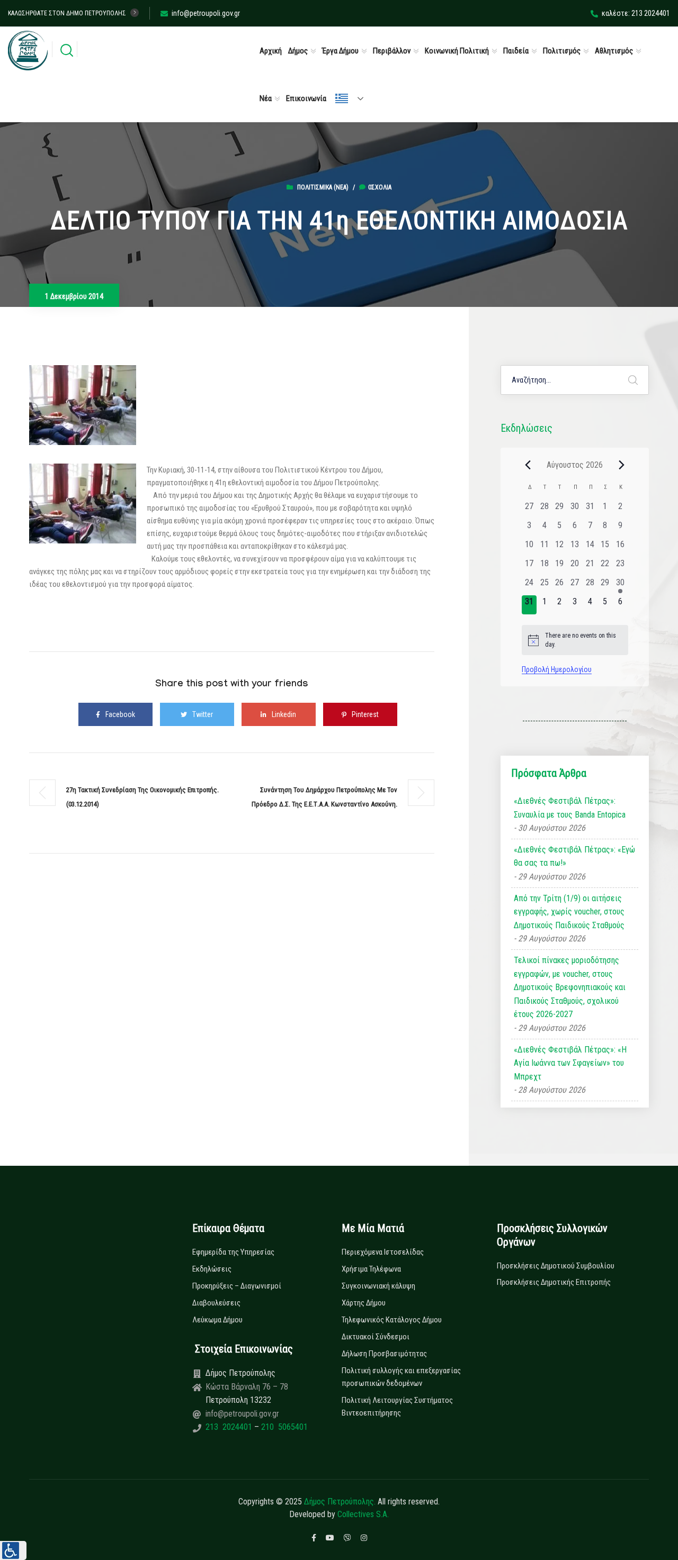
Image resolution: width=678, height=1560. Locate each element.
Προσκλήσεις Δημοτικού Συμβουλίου (555, 1266)
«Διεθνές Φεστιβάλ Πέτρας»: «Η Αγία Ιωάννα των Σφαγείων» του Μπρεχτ (570, 1063)
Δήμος (298, 51)
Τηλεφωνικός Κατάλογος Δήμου (392, 1320)
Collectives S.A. (363, 1514)
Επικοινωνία (306, 98)
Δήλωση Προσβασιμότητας (384, 1353)
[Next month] (621, 464)
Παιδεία (516, 51)
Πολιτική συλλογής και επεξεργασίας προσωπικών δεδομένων (401, 1377)
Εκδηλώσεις (211, 1269)
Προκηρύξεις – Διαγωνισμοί (236, 1286)
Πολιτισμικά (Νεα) (323, 187)
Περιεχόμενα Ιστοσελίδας (383, 1252)
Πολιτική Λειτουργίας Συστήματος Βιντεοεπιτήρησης (397, 1406)
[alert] (575, 640)
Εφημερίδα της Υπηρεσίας (233, 1252)
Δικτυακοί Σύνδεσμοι (375, 1336)
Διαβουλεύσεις (216, 1303)
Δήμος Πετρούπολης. (340, 1501)
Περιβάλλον (392, 51)
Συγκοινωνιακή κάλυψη (378, 1286)
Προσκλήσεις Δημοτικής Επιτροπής (554, 1282)
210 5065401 (283, 1427)
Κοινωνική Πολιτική (457, 51)
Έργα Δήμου (340, 51)
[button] (13, 1550)
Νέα (266, 98)
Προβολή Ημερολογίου (557, 669)
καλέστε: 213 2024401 (636, 13)
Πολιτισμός (562, 51)
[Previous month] (528, 464)
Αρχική (271, 51)
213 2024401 (230, 1427)
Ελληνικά (354, 98)
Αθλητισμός (614, 51)
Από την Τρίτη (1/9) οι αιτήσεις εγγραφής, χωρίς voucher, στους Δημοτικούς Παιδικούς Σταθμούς (569, 911)
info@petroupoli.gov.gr (206, 13)
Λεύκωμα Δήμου (217, 1320)
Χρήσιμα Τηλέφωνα (371, 1269)
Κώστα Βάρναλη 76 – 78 (247, 1387)
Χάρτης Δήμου (364, 1303)
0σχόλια (379, 187)
